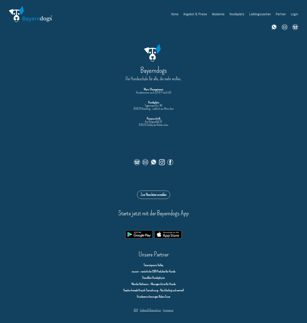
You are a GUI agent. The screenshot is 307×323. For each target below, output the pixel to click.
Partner (281, 14)
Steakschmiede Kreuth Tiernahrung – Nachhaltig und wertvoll (153, 290)
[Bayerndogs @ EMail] (284, 26)
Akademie (218, 14)
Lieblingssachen (260, 14)
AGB (136, 310)
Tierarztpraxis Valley (153, 265)
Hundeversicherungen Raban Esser (153, 296)
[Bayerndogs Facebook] (170, 164)
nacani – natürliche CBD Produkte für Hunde (153, 271)
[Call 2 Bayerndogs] (295, 26)
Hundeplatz (236, 14)
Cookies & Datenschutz (150, 310)
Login (294, 14)
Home (174, 14)
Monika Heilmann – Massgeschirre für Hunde (153, 284)
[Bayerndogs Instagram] (163, 164)
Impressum (168, 310)
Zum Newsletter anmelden (154, 195)
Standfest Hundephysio (153, 278)
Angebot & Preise (195, 14)
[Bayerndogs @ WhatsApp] (274, 26)
